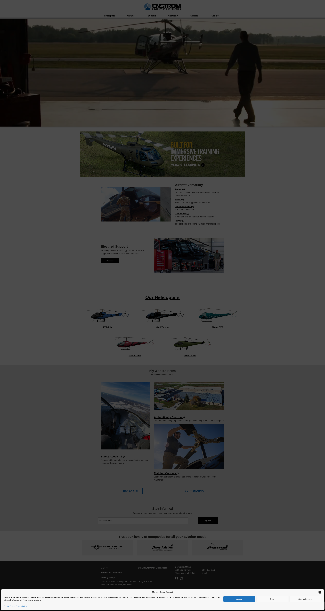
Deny (272, 599)
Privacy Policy (21, 606)
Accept (239, 599)
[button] (320, 592)
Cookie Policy (9, 606)
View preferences (305, 599)
